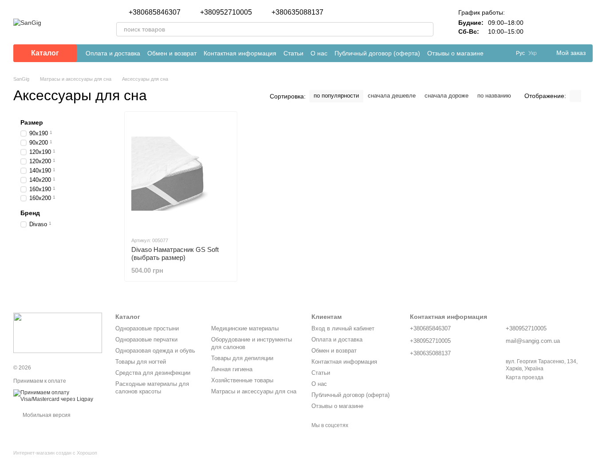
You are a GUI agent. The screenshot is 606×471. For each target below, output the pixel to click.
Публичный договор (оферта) (377, 53)
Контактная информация (240, 53)
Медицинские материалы (245, 328)
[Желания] (562, 22)
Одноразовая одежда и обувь (155, 350)
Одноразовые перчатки (146, 339)
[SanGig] (57, 333)
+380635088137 (297, 12)
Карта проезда (524, 377)
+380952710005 (226, 12)
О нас (319, 53)
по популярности (336, 95)
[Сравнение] (539, 22)
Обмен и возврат (172, 53)
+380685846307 (155, 12)
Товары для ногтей (140, 361)
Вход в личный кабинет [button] (342, 328)
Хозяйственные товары (242, 380)
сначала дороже (446, 95)
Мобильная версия (46, 415)
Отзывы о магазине (455, 53)
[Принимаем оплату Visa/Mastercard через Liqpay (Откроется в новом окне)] (57, 395)
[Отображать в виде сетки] (575, 96)
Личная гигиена (231, 369)
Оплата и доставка (113, 53)
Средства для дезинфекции (152, 372)
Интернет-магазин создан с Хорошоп (55, 452)
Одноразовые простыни (147, 328)
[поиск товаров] (426, 29)
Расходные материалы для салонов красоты (152, 388)
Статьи (293, 53)
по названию (494, 95)
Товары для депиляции (242, 358)
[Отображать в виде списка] (587, 96)
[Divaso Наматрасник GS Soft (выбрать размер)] (180, 173)
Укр (532, 53)
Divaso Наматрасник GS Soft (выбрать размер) (175, 253)
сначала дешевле (392, 95)
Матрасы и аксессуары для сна (253, 391)
